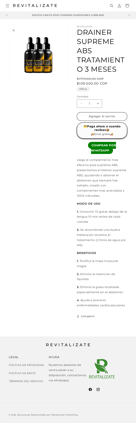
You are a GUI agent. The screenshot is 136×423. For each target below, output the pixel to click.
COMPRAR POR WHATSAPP (103, 148)
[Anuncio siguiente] (129, 15)
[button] (7, 6)
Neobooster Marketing (64, 414)
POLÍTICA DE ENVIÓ (22, 373)
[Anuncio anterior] (7, 15)
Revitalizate (24, 415)
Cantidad (82, 96)
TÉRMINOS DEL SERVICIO (26, 381)
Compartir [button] (88, 316)
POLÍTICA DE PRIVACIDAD (26, 365)
